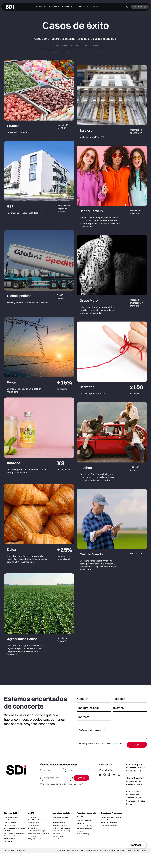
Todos (55, 45)
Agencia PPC (56, 833)
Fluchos (86, 468)
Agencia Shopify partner (84, 820)
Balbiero (86, 130)
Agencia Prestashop (58, 839)
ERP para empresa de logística (37, 831)
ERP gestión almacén (35, 839)
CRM (64, 45)
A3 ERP (31, 813)
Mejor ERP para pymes (11, 820)
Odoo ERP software (10, 822)
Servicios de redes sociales (61, 828)
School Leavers (91, 211)
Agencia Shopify (57, 836)
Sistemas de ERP (11, 813)
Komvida (13, 463)
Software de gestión (60, 52)
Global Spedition (19, 296)
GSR (10, 206)
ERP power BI (32, 817)
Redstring (87, 387)
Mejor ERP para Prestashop (36, 820)
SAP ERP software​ (9, 825)
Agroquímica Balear (22, 639)
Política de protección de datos (109, 743)
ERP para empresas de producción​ (39, 833)
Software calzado (9, 838)
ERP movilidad (32, 828)
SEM (87, 45)
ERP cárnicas (8, 841)
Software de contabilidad (12, 836)
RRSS (95, 45)
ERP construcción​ (34, 822)
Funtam (13, 382)
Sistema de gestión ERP (11, 817)
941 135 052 (105, 769)
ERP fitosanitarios (33, 825)
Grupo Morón (90, 300)
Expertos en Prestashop (111, 813)
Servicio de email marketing (61, 831)
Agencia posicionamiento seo (62, 820)
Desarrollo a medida (82, 52)
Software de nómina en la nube (14, 833)
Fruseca (13, 126)
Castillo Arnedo (91, 554)
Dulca (11, 549)
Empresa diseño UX (58, 822)
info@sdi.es (105, 764)
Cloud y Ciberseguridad (107, 52)
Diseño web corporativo (60, 817)
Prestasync (76, 45)
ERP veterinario (33, 836)
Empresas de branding (59, 825)
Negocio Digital (40, 52)
